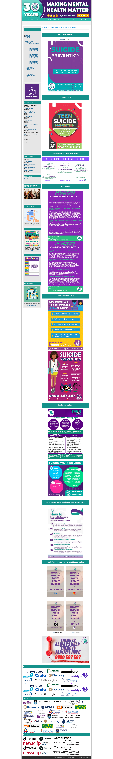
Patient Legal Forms (31, 75)
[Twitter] (51, 15)
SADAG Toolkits (30, 67)
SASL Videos (31, 71)
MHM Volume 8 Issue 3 (33, 54)
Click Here (26, 180)
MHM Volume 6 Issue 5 (33, 66)
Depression (44, 19)
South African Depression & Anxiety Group (64, 757)
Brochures (29, 42)
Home (25, 19)
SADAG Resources (29, 41)
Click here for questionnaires (32, 305)
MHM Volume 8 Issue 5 (33, 55)
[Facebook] (48, 15)
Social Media (27, 34)
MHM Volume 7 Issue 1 (33, 63)
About (38, 19)
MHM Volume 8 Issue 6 (33, 56)
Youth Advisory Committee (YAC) (33, 38)
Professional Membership (30, 40)
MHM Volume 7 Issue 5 (33, 50)
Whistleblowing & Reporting (32, 77)
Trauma (77, 19)
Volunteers (27, 36)
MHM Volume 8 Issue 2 (33, 53)
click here (32, 278)
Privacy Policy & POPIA (75, 757)
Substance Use (56, 19)
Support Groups (31, 19)
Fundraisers (27, 35)
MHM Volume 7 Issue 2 (33, 48)
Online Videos (31, 70)
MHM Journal (29, 47)
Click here (32, 224)
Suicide (63, 19)
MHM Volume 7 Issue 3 (33, 62)
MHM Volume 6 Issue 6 (33, 64)
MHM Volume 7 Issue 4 (33, 49)
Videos (28, 69)
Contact (87, 19)
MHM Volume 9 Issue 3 (33, 60)
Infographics (29, 44)
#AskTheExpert (27, 22)
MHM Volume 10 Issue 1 (33, 61)
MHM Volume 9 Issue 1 (33, 57)
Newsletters (29, 76)
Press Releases (30, 74)
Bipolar (50, 19)
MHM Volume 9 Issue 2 (33, 58)
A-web (89, 757)
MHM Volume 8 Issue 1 (33, 51)
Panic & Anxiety (70, 19)
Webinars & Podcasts (31, 73)
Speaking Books (30, 68)
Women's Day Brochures (34, 43)
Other (82, 19)
